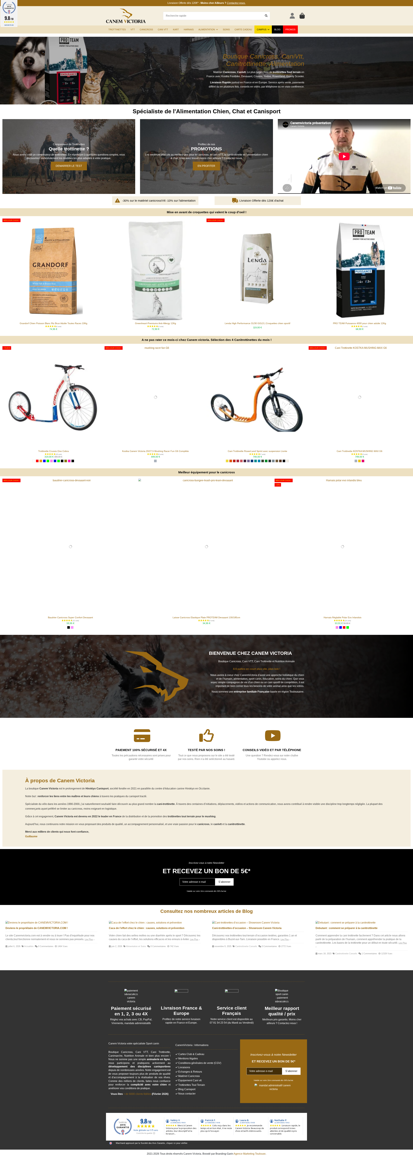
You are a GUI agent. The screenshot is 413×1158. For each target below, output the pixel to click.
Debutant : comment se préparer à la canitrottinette (347, 928)
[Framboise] (69, 461)
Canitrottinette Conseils (246, 946)
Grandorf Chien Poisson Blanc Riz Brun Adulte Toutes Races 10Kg (53, 323)
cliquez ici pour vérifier (176, 1143)
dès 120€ (192, 3)
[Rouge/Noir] (344, 627)
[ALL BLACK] (72, 461)
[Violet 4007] (245, 461)
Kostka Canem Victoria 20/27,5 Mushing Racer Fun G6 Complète (155, 451)
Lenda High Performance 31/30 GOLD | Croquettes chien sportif (257, 323)
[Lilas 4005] (248, 461)
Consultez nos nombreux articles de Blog (206, 911)
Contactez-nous (236, 3)
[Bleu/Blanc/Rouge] (55, 461)
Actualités (29, 946)
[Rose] (51, 461)
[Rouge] (37, 461)
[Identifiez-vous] (292, 16)
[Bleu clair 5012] (259, 461)
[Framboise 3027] (238, 461)
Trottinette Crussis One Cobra (53, 451)
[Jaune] (359, 461)
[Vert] (48, 461)
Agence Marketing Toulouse (250, 1153)
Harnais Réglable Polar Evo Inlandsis (342, 617)
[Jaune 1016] (227, 461)
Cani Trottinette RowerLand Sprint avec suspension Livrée (257, 451)
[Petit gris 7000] (273, 461)
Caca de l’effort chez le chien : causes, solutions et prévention (146, 928)
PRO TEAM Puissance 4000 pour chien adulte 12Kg (359, 323)
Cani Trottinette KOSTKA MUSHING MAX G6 (359, 451)
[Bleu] (44, 461)
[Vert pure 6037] (266, 461)
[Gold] (65, 461)
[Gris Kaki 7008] (277, 461)
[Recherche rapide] (266, 16)
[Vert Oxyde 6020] (262, 461)
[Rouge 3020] (234, 461)
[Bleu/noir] (340, 627)
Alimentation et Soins (136, 946)
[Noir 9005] (284, 461)
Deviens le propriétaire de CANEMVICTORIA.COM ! (36, 928)
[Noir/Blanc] (62, 461)
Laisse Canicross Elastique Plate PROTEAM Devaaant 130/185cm (206, 617)
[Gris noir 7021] (269, 461)
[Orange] (41, 461)
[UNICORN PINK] (72, 627)
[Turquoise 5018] (255, 461)
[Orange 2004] (230, 461)
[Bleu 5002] (252, 461)
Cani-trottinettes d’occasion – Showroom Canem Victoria (247, 928)
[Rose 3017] (241, 461)
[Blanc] (33, 461)
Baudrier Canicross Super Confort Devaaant (70, 617)
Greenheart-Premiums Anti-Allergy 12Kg (155, 323)
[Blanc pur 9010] (287, 461)
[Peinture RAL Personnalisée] (363, 461)
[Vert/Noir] (347, 627)
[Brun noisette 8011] (280, 461)
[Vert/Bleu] (58, 461)
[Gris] (155, 461)
